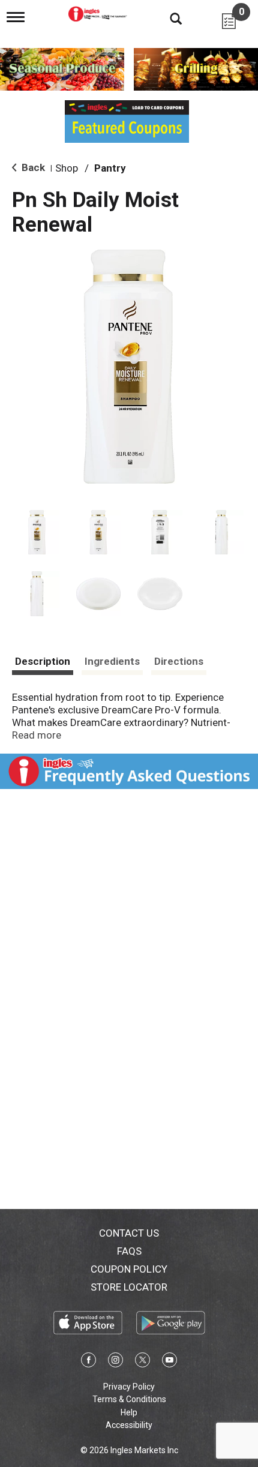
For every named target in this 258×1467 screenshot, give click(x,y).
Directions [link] (178, 661)
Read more (36, 735)
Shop (66, 168)
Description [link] (42, 661)
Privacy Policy (129, 1386)
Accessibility (129, 1425)
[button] (37, 532)
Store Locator (129, 1287)
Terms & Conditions (129, 1399)
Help (129, 1412)
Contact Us (129, 1233)
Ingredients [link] (112, 661)
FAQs (129, 1251)
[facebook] (88, 1362)
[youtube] (169, 1362)
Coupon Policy (129, 1269)
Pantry (110, 168)
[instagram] (115, 1362)
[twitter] (142, 1362)
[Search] (167, 18)
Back (32, 167)
